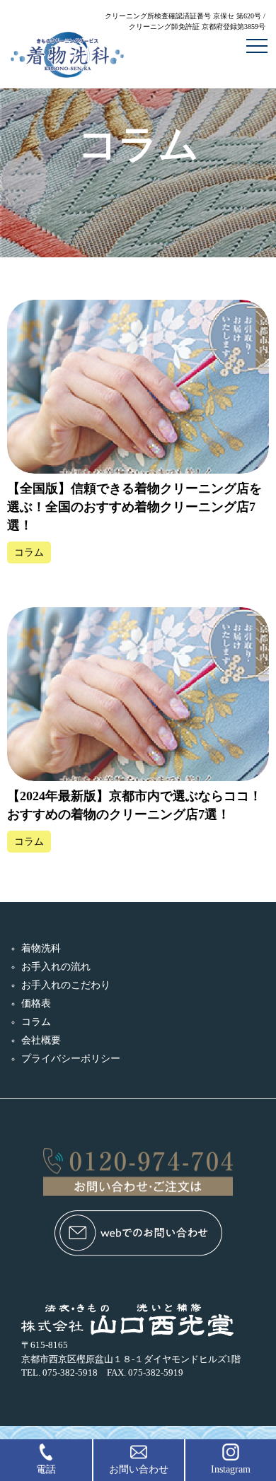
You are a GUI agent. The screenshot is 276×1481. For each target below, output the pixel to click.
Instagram (231, 1469)
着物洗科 (41, 948)
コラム (36, 1022)
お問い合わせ (138, 1469)
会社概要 (41, 1040)
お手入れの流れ (56, 966)
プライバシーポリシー (70, 1058)
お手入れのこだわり (65, 985)
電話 (46, 1469)
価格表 (36, 1003)
